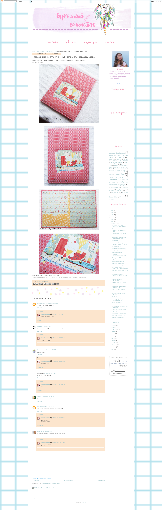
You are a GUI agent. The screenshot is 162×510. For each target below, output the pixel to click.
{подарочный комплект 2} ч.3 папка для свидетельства (119, 318)
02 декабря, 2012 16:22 (52, 303)
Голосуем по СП (116, 246)
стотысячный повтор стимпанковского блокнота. (120, 243)
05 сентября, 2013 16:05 (47, 431)
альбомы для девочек (116, 152)
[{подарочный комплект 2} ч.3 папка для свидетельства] (39, 284)
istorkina (39, 326)
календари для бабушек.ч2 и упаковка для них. (119, 299)
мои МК (122, 172)
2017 (112, 210)
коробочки (111, 170)
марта (114, 342)
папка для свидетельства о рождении (47, 51)
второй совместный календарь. (117, 280)
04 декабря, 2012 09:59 (58, 417)
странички (115, 192)
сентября (114, 329)
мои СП (111, 174)
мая (113, 338)
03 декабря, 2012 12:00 (48, 396)
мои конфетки (113, 172)
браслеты (111, 159)
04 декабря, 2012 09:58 (58, 337)
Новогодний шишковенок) (119, 313)
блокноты (120, 157)
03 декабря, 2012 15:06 (48, 406)
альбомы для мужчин (114, 155)
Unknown (39, 406)
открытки (113, 179)
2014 (112, 217)
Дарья (38, 431)
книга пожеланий (113, 167)
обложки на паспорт (116, 175)
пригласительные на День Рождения (118, 185)
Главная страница (68, 480)
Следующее (36, 480)
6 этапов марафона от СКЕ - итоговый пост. (119, 234)
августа (114, 331)
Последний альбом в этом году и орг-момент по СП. (119, 249)
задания (116, 165)
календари (123, 165)
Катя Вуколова (40, 281)
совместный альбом (115, 190)
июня (113, 336)
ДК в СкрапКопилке (117, 162)
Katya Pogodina (41, 303)
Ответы (41, 311)
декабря (114, 223)
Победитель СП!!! (116, 240)
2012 (112, 221)
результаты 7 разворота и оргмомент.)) (119, 287)
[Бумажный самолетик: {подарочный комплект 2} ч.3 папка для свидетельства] (34, 284)
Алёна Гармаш (41, 350)
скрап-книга (121, 189)
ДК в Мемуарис (124, 160)
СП (127, 190)
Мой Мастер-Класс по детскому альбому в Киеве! (120, 268)
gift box (112, 199)
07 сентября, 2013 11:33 (58, 442)
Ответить (39, 307)
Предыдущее (101, 480)
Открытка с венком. (117, 252)
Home (34, 51)
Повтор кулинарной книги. (119, 315)
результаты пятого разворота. (117, 321)
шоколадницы (124, 197)
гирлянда (118, 159)
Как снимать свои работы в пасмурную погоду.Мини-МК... (119, 230)
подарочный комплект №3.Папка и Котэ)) (118, 264)
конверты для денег (120, 168)
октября (114, 327)
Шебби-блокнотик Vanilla (118, 297)
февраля (114, 344)
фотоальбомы (115, 196)
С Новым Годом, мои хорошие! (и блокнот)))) (119, 226)
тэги (124, 194)
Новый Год (119, 174)
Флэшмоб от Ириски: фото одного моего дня (119, 238)
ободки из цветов (116, 177)
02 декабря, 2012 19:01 (52, 350)
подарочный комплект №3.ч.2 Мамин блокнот (120, 271)
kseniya (39, 396)
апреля (114, 340)
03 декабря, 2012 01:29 (50, 373)
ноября (114, 325)
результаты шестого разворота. (117, 303)
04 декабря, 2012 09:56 (58, 314)
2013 (112, 219)
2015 (112, 215)
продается (114, 187)
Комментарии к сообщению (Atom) (51, 483)
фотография (113, 197)
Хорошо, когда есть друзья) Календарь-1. (119, 283)
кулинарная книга (121, 170)
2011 (112, 349)
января (114, 347)
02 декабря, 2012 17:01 (48, 326)
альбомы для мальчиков (117, 153)
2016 (112, 212)
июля (113, 334)
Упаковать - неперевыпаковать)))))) (119, 255)
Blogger (84, 502)
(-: (34, 498)
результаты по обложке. (118, 261)
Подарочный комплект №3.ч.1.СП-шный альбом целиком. (119, 276)
